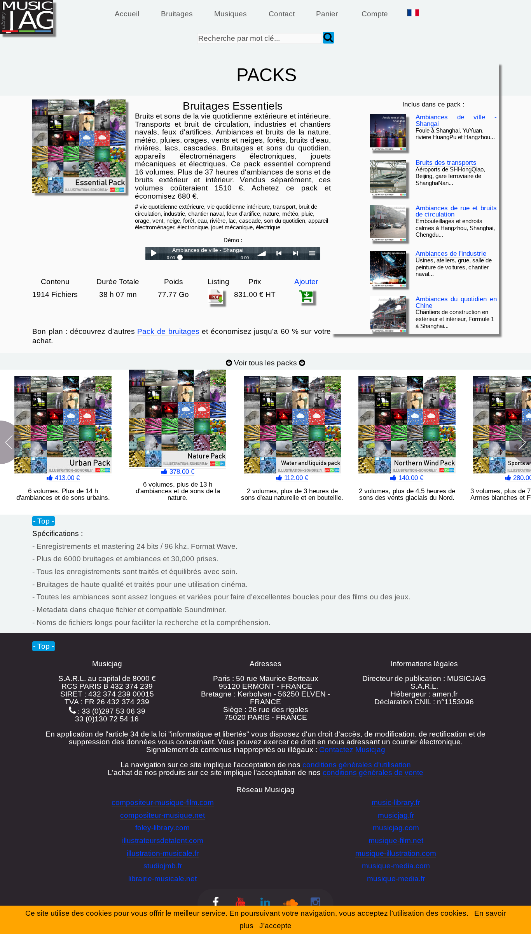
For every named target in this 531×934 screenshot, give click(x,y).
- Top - (43, 521)
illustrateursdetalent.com (162, 840)
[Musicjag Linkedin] (265, 903)
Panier (328, 14)
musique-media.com (396, 866)
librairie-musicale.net (162, 879)
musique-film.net (396, 840)
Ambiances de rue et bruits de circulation (456, 211)
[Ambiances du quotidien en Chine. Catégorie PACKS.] (388, 314)
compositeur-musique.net (162, 815)
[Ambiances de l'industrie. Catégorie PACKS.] (388, 269)
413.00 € (66, 478)
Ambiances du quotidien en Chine (456, 302)
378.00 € (181, 471)
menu (312, 253)
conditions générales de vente (373, 772)
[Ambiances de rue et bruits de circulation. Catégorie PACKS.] (388, 223)
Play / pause (153, 253)
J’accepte (275, 926)
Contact (282, 14)
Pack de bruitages (168, 331)
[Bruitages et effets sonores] (215, 903)
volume (262, 253)
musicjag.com (396, 828)
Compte (375, 14)
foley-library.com (162, 828)
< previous (279, 253)
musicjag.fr (396, 815)
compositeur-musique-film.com (163, 802)
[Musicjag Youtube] (240, 903)
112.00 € (295, 478)
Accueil (127, 14)
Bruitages (177, 14)
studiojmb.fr (162, 866)
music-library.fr (396, 802)
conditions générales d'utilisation (356, 765)
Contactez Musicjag (352, 749)
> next (295, 253)
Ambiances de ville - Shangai (456, 120)
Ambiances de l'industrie (451, 253)
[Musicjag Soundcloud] (290, 903)
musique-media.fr (396, 879)
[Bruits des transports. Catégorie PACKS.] (388, 178)
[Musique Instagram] (315, 903)
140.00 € (410, 478)
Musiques (230, 14)
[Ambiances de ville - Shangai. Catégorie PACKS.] (388, 132)
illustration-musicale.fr (163, 853)
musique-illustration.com (395, 853)
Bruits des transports (446, 162)
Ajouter (306, 282)
